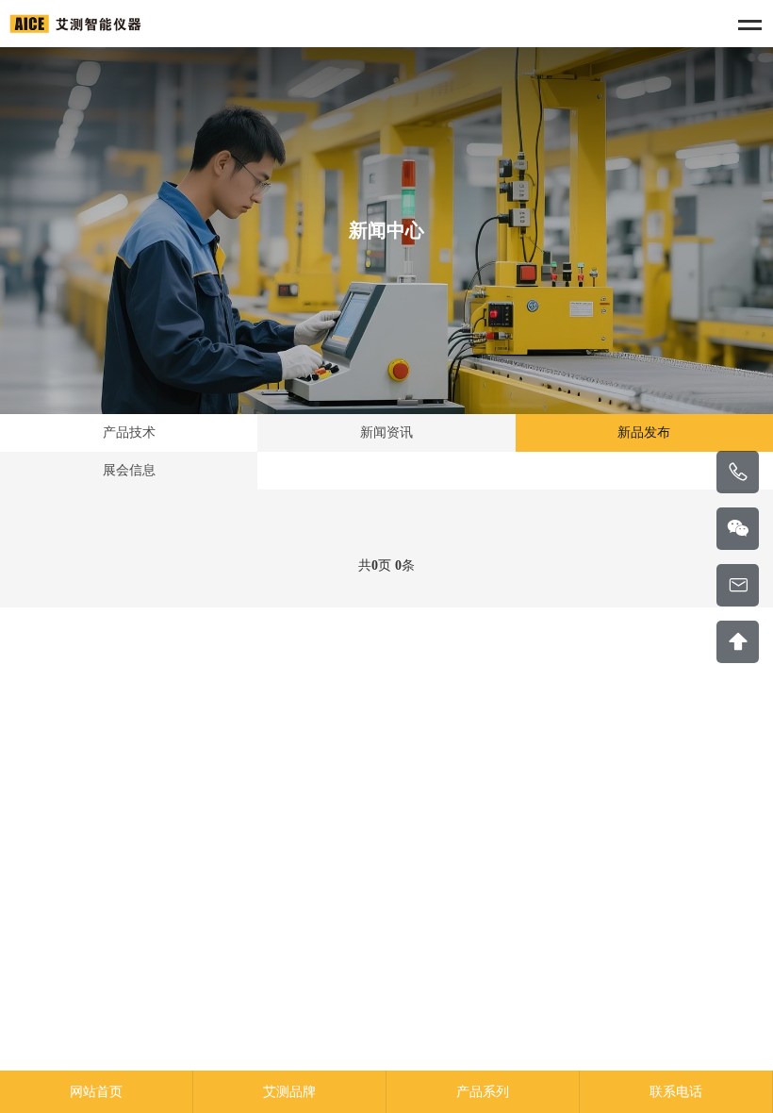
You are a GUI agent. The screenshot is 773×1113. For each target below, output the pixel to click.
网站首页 (96, 1092)
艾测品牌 (289, 1092)
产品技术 (129, 432)
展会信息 (129, 470)
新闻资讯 (386, 432)
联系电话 (676, 1092)
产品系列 (482, 1092)
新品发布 (643, 432)
